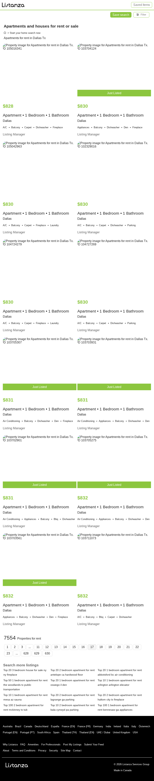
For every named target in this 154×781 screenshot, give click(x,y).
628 (26, 653)
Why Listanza (10, 744)
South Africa (44, 732)
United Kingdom (121, 732)
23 (8, 653)
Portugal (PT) (27, 732)
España (55, 726)
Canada (28, 726)
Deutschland (41, 726)
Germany (98, 726)
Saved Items (141, 4)
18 (101, 647)
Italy (133, 726)
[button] (141, 14)
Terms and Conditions (23, 750)
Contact (77, 750)
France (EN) (68, 726)
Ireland (117, 726)
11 (38, 647)
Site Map (65, 750)
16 (83, 647)
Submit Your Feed (94, 744)
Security (53, 750)
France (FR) (84, 726)
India (108, 726)
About (6, 750)
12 (47, 647)
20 (119, 647)
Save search (120, 14)
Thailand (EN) (86, 732)
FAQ (22, 744)
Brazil (18, 726)
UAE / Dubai (103, 732)
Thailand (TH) (69, 732)
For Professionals (50, 744)
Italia (126, 726)
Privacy (42, 750)
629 (36, 653)
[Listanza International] (17, 765)
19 (110, 647)
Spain (56, 732)
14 (65, 647)
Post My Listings (72, 744)
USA (135, 732)
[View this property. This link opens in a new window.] (39, 72)
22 (137, 647)
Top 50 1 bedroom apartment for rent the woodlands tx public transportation (25, 685)
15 (74, 647)
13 (56, 647)
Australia (7, 726)
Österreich (144, 726)
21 (128, 647)
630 (47, 653)
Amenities (33, 744)
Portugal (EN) (10, 732)
